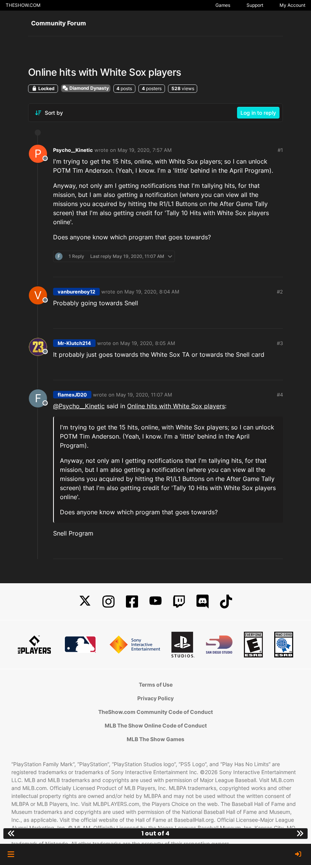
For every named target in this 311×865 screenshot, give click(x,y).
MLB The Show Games (155, 739)
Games (222, 5)
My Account (292, 5)
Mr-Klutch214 (74, 343)
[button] (11, 854)
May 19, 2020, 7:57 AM (145, 150)
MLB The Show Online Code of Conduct (156, 725)
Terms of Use (156, 684)
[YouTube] (155, 602)
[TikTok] (226, 602)
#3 (280, 343)
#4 (280, 395)
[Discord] (202, 602)
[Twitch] (179, 602)
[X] (85, 602)
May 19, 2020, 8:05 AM (147, 343)
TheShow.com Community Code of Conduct (155, 712)
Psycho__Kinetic (73, 150)
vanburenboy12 (76, 292)
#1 (280, 150)
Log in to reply (258, 112)
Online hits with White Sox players (176, 406)
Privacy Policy (155, 698)
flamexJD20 (72, 395)
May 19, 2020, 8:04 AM (151, 292)
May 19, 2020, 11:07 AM (144, 395)
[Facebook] (132, 602)
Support (255, 5)
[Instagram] (108, 602)
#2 (280, 292)
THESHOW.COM (23, 5)
